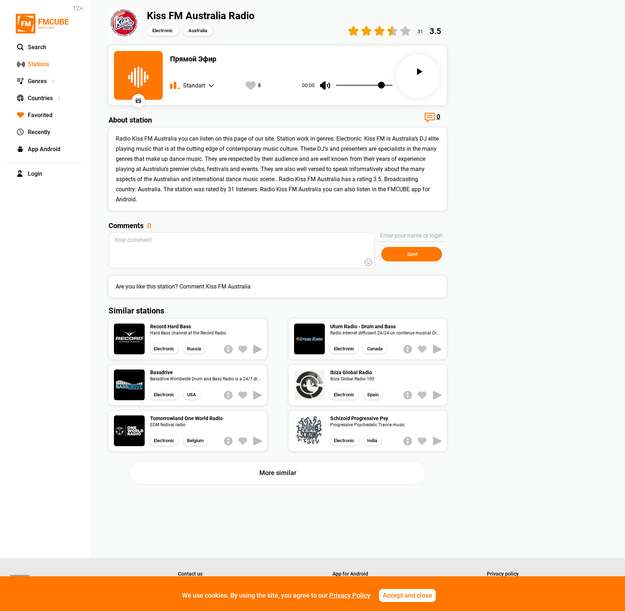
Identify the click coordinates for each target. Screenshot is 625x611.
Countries (40, 98)
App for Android (350, 574)
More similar (277, 473)
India (372, 440)
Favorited (40, 115)
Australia (197, 30)
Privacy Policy (349, 595)
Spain (373, 394)
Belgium (195, 440)
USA (191, 394)
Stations (38, 64)
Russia (194, 348)
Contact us (190, 574)
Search (37, 47)
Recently (39, 132)
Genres (37, 81)
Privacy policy (503, 574)
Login (35, 173)
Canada (375, 348)
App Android (44, 149)
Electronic (162, 30)
